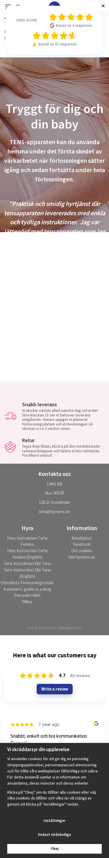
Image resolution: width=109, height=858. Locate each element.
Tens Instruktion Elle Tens (27, 563)
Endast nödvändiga (54, 834)
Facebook (81, 544)
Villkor (27, 601)
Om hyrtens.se (82, 557)
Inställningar (54, 820)
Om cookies (81, 550)
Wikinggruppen (70, 627)
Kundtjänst (82, 538)
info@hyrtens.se (54, 511)
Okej (54, 848)
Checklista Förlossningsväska (27, 582)
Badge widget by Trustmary (54, 59)
